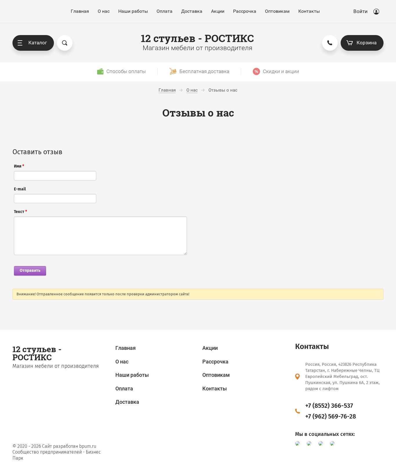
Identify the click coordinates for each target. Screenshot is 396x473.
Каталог (37, 43)
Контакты (309, 11)
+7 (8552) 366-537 (329, 406)
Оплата (164, 11)
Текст (20, 211)
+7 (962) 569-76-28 (330, 416)
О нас (104, 11)
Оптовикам (277, 11)
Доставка (191, 11)
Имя (19, 166)
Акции (217, 11)
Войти (360, 11)
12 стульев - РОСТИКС (197, 38)
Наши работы (133, 11)
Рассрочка (244, 11)
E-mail (20, 189)
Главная (80, 11)
